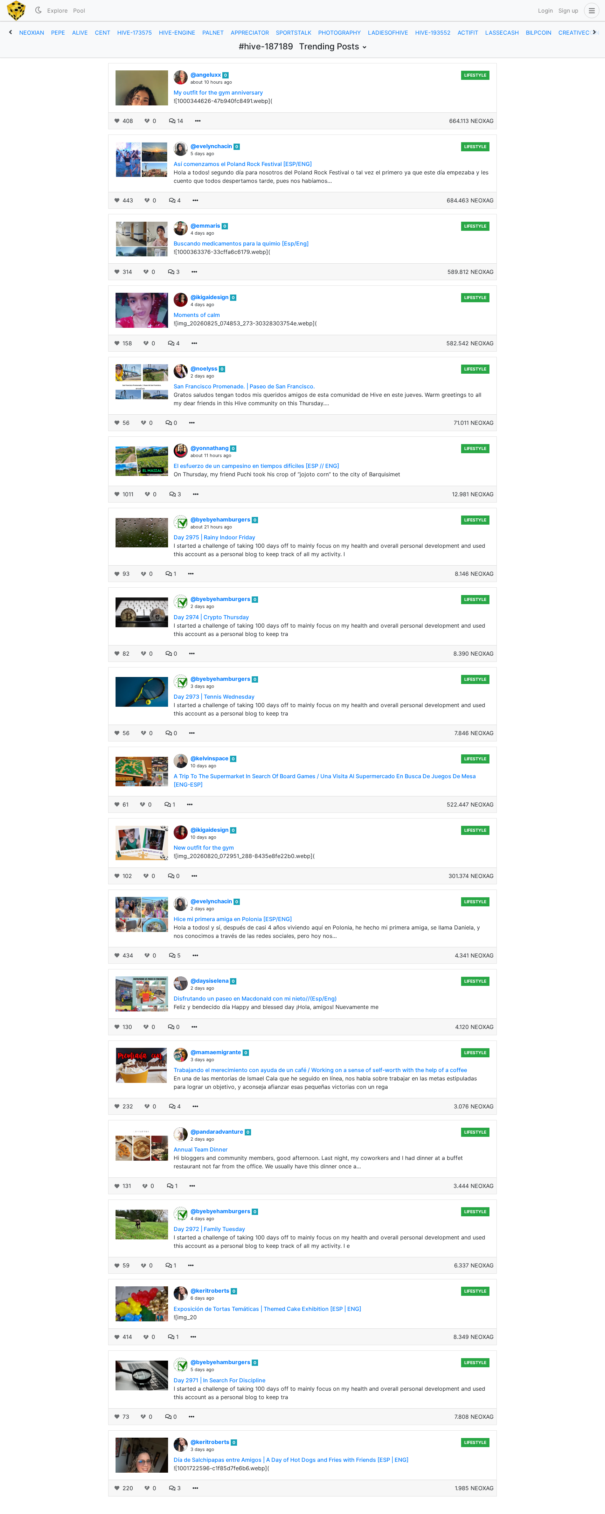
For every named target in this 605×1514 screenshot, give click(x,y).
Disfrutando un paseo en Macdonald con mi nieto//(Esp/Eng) (255, 998)
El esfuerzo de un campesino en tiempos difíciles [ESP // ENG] (256, 465)
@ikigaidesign (210, 296)
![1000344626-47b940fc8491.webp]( (223, 100)
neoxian (31, 32)
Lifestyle (475, 75)
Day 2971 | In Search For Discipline (219, 1380)
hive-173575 (134, 32)
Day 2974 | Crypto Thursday (211, 617)
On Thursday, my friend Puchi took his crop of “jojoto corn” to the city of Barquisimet (287, 474)
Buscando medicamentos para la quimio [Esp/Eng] (241, 243)
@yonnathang (210, 447)
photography (339, 32)
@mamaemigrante (216, 1052)
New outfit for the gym (204, 847)
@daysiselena (210, 980)
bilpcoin (538, 32)
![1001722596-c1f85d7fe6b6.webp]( (221, 1468)
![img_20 (185, 1317)
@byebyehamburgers (221, 519)
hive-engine (177, 32)
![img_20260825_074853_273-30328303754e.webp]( (245, 323)
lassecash (502, 32)
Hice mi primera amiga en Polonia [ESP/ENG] (233, 918)
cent (102, 32)
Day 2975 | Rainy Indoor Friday (214, 537)
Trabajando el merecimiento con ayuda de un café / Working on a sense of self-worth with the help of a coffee (320, 1069)
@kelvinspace (210, 758)
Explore (57, 10)
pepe (58, 32)
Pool (79, 10)
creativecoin (578, 32)
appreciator (250, 32)
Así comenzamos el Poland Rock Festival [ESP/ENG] (243, 163)
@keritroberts (210, 1290)
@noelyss (204, 368)
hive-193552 (433, 32)
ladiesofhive (388, 32)
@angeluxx (206, 74)
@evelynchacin (212, 146)
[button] (590, 10)
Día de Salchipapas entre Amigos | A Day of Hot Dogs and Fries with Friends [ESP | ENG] (291, 1459)
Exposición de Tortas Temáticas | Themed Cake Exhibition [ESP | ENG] (267, 1308)
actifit (468, 32)
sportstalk (293, 32)
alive (80, 32)
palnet (213, 32)
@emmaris (206, 225)
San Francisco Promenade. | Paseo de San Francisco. (244, 386)
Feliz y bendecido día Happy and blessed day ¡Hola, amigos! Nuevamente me (276, 1006)
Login (545, 10)
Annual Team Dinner (201, 1149)
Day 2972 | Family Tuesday (209, 1228)
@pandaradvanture (217, 1131)
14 (179, 120)
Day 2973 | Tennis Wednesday (214, 696)
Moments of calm (197, 314)
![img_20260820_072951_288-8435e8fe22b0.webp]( (244, 855)
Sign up (568, 10)
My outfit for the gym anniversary (218, 92)
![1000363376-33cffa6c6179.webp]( (222, 251)
